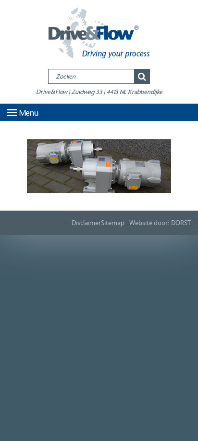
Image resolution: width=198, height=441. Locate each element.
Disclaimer (86, 222)
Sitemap (112, 222)
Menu (28, 113)
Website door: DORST (160, 222)
